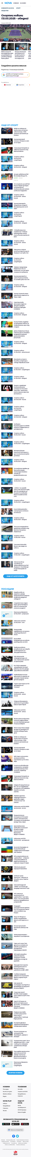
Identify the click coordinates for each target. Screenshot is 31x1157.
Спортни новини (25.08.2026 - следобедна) (19, 214)
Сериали (5, 1108)
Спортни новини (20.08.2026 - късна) (20, 398)
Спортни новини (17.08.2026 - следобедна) (21, 554)
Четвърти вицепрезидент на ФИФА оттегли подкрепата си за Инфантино (21, 426)
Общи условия (25, 1141)
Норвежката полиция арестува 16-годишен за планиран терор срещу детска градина (21, 677)
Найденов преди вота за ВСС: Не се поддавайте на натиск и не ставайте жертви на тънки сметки (22, 788)
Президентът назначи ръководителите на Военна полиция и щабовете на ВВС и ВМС (21, 967)
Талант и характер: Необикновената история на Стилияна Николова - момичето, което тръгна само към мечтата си (21, 389)
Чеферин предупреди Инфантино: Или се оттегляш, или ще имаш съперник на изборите (21, 269)
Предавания (6, 1105)
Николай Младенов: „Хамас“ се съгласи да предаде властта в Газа (21, 886)
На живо (23, 3)
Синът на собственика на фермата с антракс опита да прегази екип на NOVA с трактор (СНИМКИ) (21, 769)
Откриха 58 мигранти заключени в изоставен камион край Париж (21, 702)
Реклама (3, 1139)
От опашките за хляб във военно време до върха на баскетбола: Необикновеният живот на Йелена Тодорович (22, 187)
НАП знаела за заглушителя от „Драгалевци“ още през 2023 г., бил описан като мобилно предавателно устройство (21, 898)
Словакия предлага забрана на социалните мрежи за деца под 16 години (21, 976)
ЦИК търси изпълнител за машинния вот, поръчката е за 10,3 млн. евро (21, 759)
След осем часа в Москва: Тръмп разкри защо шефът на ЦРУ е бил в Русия (22, 994)
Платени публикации (20, 1144)
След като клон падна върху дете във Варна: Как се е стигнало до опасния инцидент (21, 605)
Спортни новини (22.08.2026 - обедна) (20, 342)
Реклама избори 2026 (10, 1139)
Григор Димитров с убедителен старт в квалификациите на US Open (21, 206)
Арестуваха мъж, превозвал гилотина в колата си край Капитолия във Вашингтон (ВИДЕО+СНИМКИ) (21, 830)
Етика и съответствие (10, 1144)
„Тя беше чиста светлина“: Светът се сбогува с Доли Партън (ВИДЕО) (21, 878)
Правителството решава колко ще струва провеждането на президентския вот (22, 650)
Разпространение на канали (23, 1139)
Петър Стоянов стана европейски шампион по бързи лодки (21, 295)
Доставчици (12, 1141)
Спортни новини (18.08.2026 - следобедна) (22, 501)
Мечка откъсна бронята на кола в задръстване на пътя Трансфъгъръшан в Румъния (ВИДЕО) (21, 721)
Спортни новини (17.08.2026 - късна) (19, 536)
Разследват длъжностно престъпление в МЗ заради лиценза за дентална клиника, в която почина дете (22, 1055)
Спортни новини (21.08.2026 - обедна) (20, 377)
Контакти (19, 1141)
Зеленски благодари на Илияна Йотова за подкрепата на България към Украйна (21, 849)
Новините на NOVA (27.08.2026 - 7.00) (20, 621)
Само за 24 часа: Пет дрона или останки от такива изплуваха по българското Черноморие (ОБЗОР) (21, 947)
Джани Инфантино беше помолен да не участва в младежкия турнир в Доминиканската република (21, 334)
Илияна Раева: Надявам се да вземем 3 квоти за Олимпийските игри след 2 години (21, 324)
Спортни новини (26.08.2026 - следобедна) (19, 158)
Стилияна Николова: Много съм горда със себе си (20, 546)
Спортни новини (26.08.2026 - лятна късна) (20, 694)
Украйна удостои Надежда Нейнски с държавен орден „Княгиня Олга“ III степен (20, 799)
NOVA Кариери (22, 1110)
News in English (22, 1112)
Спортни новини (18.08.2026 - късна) (20, 480)
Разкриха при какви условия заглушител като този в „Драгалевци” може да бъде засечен (21, 1015)
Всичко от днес (7, 1091)
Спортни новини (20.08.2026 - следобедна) (19, 408)
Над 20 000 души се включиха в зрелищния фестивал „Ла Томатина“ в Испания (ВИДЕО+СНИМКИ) (22, 1005)
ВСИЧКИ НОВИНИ (15, 1073)
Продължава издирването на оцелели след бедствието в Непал (21, 632)
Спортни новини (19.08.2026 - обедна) (20, 460)
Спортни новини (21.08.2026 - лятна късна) (22, 351)
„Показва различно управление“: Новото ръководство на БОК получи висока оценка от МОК (21, 233)
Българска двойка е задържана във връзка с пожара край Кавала (21, 1024)
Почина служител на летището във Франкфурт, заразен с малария (21, 1034)
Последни (6, 1089)
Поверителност (6, 1143)
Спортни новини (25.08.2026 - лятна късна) (20, 196)
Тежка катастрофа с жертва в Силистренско (21, 935)
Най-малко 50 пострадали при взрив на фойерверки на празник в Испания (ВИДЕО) (22, 985)
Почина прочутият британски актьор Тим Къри (21, 927)
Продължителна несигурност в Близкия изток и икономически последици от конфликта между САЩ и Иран (22, 819)
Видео (4, 1096)
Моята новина (7, 1094)
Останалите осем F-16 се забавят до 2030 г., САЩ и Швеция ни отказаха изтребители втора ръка (22, 1044)
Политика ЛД (14, 1143)
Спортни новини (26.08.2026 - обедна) (20, 166)
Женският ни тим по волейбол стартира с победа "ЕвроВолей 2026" (21, 360)
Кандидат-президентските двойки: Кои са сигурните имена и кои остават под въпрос (22, 909)
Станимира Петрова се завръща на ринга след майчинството (21, 149)
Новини (16, 3)
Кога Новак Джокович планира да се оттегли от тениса (21, 510)
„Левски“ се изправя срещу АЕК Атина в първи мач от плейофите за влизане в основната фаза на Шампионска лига (22, 492)
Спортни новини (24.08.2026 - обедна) (20, 285)
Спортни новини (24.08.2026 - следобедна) (19, 260)
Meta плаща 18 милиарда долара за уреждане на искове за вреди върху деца (21, 730)
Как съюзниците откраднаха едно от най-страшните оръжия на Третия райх (21, 659)
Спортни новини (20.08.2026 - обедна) (20, 416)
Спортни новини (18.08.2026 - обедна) (20, 518)
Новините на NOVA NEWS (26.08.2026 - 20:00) (21, 807)
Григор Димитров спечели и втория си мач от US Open (21, 141)
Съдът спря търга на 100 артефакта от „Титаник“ (21, 685)
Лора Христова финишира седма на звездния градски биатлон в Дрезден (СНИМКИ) (20, 306)
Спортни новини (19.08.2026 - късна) (20, 434)
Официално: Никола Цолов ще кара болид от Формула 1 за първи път (21, 251)
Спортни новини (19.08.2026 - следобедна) (22, 442)
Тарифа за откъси (5, 1141)
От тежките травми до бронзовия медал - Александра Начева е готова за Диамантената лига (21, 472)
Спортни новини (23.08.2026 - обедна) (20, 313)
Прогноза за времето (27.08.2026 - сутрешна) (21, 612)
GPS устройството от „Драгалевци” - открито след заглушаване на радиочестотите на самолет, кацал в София (21, 860)
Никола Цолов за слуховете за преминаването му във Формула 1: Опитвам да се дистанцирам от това (21, 566)
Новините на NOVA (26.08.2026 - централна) (21, 839)
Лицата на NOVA (22, 1091)
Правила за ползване (22, 1143)
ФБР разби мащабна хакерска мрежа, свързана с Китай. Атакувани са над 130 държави (20, 957)
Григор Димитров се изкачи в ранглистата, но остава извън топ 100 (21, 277)
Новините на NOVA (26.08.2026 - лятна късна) (20, 711)
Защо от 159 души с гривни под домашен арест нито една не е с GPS (21, 919)
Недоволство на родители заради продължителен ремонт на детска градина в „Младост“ (21, 595)
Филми (5, 1110)
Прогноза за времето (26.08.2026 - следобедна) (21, 1063)
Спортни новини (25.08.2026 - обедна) (20, 222)
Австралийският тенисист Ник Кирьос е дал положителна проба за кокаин (21, 453)
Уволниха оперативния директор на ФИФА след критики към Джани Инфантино (21, 529)
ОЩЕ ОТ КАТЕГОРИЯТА (15, 576)
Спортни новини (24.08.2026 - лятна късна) (20, 242)
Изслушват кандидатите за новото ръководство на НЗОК (21, 640)
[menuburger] (2, 3)
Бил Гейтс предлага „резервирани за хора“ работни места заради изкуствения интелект (21, 668)
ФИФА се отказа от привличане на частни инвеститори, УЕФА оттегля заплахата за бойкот (21, 132)
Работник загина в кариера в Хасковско (20, 867)
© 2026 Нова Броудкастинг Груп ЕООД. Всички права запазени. (16, 1149)
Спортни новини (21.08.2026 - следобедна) (22, 368)
